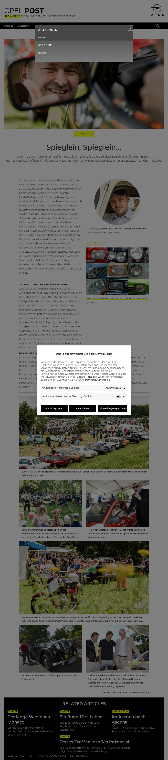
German (44, 37)
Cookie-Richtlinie (87, 377)
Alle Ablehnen (82, 408)
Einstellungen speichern (113, 408)
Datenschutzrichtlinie (97, 380)
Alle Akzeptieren (54, 408)
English (43, 52)
